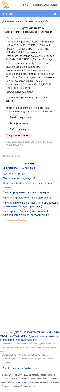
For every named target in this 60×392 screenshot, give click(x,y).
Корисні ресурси (29, 368)
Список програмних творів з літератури (26, 192)
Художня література (14, 173)
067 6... (26, 123)
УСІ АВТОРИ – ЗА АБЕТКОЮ (20, 168)
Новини (15, 368)
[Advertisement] (17, 276)
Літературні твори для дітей (19, 178)
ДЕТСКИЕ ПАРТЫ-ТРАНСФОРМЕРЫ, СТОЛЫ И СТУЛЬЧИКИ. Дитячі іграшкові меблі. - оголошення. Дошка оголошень (30, 336)
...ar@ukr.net (25, 117)
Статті (6, 368)
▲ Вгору (7, 13)
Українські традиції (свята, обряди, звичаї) (27, 197)
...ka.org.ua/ (23, 129)
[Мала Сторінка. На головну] (4, 8)
